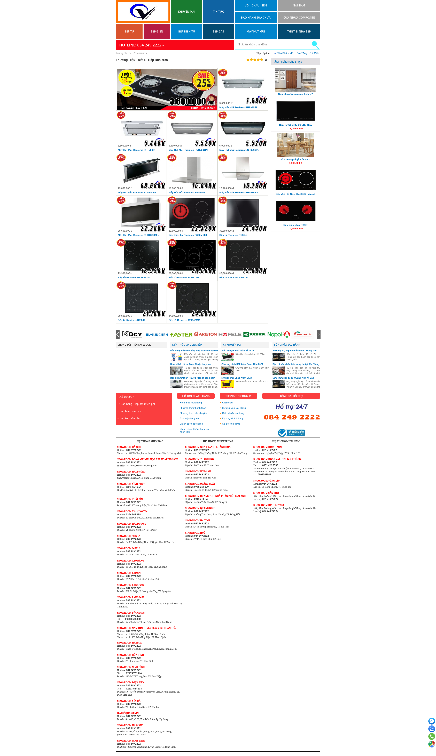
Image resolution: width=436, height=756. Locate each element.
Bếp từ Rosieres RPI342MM (184, 320)
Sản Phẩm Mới (285, 53)
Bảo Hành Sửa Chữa (256, 17)
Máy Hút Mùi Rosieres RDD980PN (137, 192)
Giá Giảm (314, 53)
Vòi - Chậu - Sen (256, 5)
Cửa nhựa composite (299, 17)
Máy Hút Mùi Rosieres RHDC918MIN (138, 235)
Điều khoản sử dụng (233, 413)
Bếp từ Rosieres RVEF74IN (184, 277)
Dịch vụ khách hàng (233, 418)
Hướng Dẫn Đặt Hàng (234, 408)
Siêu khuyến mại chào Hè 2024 (237, 350)
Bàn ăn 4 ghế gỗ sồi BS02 (295, 159)
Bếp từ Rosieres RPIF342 (233, 277)
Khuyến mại (186, 11)
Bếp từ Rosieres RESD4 (233, 235)
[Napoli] (254, 334)
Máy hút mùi (256, 31)
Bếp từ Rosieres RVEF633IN (134, 277)
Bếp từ (129, 31)
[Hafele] (205, 334)
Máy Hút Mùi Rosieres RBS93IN (187, 192)
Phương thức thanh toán (193, 408)
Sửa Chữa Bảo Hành (287, 344)
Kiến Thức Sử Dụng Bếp (187, 344)
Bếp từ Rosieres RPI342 (131, 320)
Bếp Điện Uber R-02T (295, 225)
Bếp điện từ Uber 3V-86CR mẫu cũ (295, 194)
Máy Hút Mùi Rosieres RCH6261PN (239, 150)
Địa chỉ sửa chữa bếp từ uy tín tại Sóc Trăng (295, 364)
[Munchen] (132, 334)
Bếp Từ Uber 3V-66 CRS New (295, 125)
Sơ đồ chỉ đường (231, 423)
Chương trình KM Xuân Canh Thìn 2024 (242, 364)
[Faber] (230, 334)
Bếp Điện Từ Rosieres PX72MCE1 (188, 235)
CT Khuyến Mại (232, 344)
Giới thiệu (227, 402)
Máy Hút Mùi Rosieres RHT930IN (238, 107)
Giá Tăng (302, 53)
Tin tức (218, 11)
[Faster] (156, 334)
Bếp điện (157, 31)
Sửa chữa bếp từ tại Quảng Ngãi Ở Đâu (293, 378)
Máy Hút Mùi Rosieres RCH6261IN (188, 150)
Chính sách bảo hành (191, 423)
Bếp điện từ (186, 31)
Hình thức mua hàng (191, 402)
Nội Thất (299, 5)
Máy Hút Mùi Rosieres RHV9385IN (238, 192)
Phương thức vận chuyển (193, 413)
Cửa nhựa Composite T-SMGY (295, 94)
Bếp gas (218, 31)
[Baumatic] (278, 334)
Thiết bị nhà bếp (299, 31)
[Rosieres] (303, 334)
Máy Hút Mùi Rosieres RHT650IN (136, 150)
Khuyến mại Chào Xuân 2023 (236, 378)
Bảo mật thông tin (189, 418)
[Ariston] (181, 334)
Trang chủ (122, 53)
